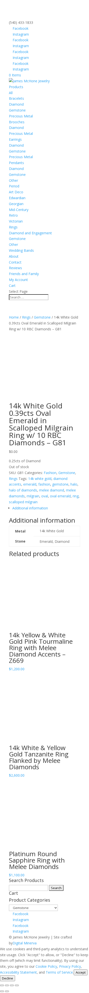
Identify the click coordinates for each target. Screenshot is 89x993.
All (11, 92)
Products (16, 86)
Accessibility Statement (18, 972)
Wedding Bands (21, 250)
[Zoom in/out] (2, 985)
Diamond (16, 104)
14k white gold (39, 478)
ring (76, 496)
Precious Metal (21, 116)
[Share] (12, 985)
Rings (13, 227)
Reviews (15, 268)
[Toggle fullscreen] (7, 985)
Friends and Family (24, 273)
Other (13, 180)
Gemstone (17, 110)
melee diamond (51, 490)
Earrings (15, 139)
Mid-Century (18, 209)
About (14, 256)
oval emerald (60, 496)
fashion (44, 484)
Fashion (50, 472)
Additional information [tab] (30, 508)
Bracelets (16, 98)
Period (14, 186)
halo (73, 484)
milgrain (33, 496)
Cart (12, 285)
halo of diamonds (23, 490)
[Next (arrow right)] (7, 991)
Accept (81, 972)
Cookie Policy (46, 966)
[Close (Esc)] (17, 985)
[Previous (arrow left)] (2, 991)
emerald (29, 484)
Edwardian (17, 198)
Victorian (16, 221)
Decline (7, 978)
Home (14, 317)
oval (44, 496)
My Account (18, 279)
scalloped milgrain (23, 502)
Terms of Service (59, 972)
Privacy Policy (70, 966)
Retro (13, 215)
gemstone (60, 484)
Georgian (16, 203)
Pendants (16, 162)
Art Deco (16, 192)
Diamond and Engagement (30, 233)
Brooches (16, 122)
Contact (15, 262)
